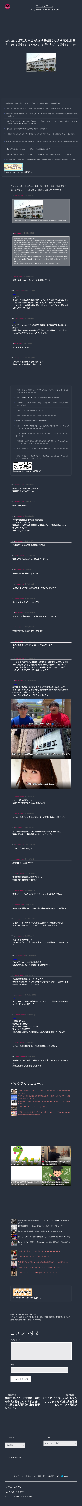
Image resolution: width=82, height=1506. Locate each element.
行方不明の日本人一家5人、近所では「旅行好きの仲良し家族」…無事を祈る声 (33, 103)
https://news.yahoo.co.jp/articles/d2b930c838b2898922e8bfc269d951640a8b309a (40, 220)
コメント (15, 1340)
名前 (12, 1365)
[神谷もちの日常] (22, 1292)
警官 (24, 1320)
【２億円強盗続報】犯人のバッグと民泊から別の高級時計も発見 (28, 149)
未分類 (21, 1317)
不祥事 (30, 1317)
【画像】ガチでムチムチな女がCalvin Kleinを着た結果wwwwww (37, 397)
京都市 (51, 1317)
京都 (46, 1317)
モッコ (36, 1314)
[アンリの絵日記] (22, 465)
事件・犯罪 (39, 1317)
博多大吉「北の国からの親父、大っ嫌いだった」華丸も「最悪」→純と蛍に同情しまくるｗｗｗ (38, 108)
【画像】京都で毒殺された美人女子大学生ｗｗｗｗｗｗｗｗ (36, 415)
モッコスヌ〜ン (44, 6)
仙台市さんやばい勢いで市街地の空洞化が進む (31, 420)
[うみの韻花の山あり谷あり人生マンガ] (13, 166)
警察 (29, 1320)
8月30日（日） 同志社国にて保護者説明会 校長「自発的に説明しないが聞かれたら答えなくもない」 (41, 159)
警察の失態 (37, 1320)
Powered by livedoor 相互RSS (18, 172)
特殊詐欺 (18, 1320)
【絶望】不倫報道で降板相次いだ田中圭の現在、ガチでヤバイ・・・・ (30, 129)
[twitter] (57, 1476)
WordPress (27, 1496)
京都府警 (59, 1317)
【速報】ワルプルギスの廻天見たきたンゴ (30, 410)
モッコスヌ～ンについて (15, 1492)
